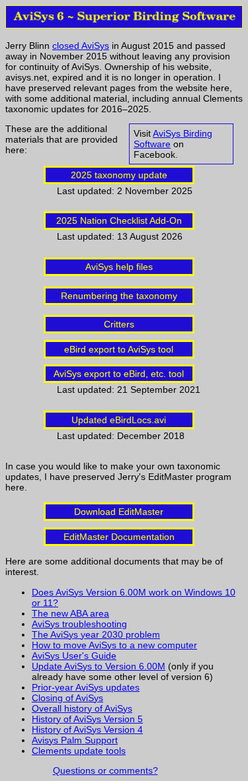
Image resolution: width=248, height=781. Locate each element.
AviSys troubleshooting (79, 624)
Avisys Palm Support (75, 740)
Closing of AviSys (67, 698)
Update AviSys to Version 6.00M (98, 666)
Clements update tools (79, 750)
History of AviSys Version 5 (87, 719)
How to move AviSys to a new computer (114, 645)
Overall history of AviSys (82, 708)
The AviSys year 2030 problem (96, 634)
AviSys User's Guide (74, 655)
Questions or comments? (105, 770)
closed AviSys (80, 45)
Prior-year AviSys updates (86, 687)
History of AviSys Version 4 (87, 729)
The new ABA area (70, 613)
